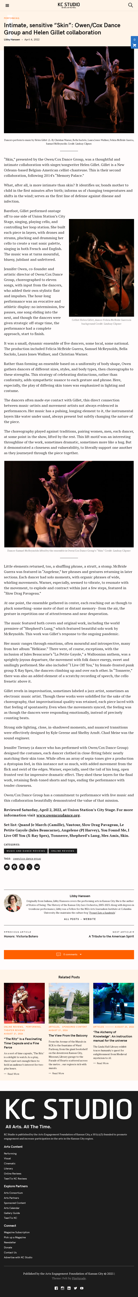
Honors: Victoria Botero (21, 936)
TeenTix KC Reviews (15, 1178)
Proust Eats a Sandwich (102, 912)
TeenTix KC (10, 1217)
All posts (71, 919)
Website (89, 919)
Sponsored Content (74, 1027)
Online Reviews (62, 850)
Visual (7, 1158)
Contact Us (10, 1252)
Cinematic (9, 1163)
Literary (8, 1168)
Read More (13, 1073)
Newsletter (10, 1242)
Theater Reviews (14, 1030)
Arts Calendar (12, 1208)
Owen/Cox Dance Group (27, 858)
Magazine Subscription (17, 1232)
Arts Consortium (13, 1192)
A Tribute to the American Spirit (111, 936)
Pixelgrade (79, 1278)
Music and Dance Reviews (26, 850)
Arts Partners (11, 1197)
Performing (11, 18)
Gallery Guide (12, 1213)
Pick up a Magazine (15, 1237)
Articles (54, 1027)
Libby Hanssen (12, 39)
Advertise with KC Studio (18, 1257)
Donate (8, 1247)
